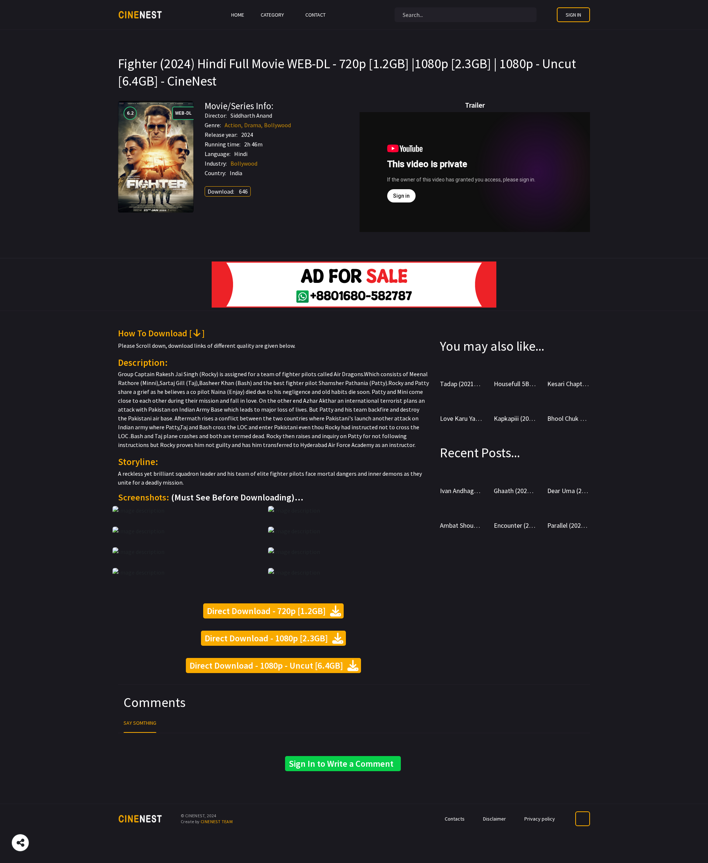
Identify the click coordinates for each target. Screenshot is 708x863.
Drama (252, 125)
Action (233, 125)
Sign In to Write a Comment (343, 763)
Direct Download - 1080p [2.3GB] (269, 638)
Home (237, 14)
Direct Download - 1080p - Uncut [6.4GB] (269, 665)
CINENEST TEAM (217, 821)
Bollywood (277, 125)
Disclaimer (494, 818)
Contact (315, 14)
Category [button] (272, 14)
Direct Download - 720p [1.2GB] (269, 611)
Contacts (455, 818)
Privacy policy (539, 818)
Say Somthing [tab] (140, 723)
